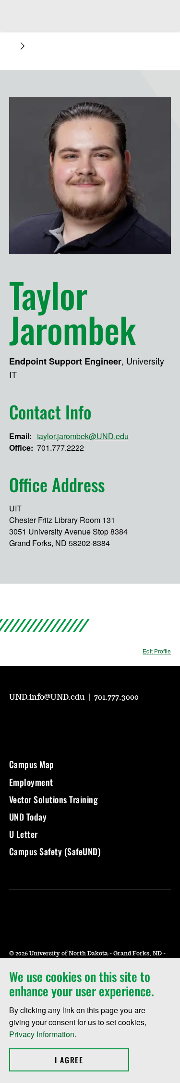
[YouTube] (16, 724)
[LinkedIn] (85, 724)
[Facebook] (62, 724)
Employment (31, 782)
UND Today (28, 816)
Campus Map (31, 764)
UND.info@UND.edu (47, 697)
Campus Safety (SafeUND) (55, 851)
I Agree (92, 1060)
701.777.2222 (60, 447)
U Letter (23, 834)
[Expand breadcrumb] (22, 46)
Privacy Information (41, 1034)
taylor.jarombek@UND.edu (83, 436)
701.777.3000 (116, 697)
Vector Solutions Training (53, 799)
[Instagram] (39, 724)
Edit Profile (157, 651)
